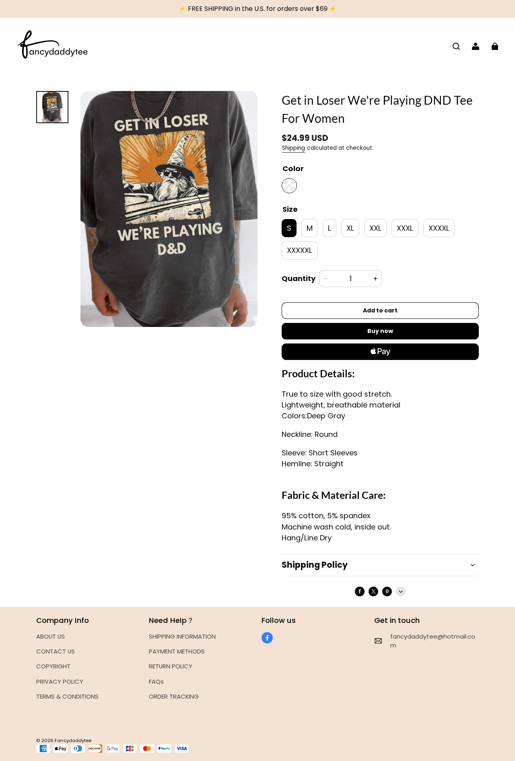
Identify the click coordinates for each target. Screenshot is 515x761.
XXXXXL (299, 250)
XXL (375, 228)
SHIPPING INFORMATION (182, 636)
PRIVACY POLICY (59, 681)
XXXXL (438, 228)
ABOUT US (50, 636)
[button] (456, 46)
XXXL (405, 228)
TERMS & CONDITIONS (67, 696)
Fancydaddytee (73, 740)
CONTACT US (55, 651)
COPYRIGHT (53, 666)
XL (350, 228)
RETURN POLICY (170, 666)
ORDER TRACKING (174, 696)
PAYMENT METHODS (177, 651)
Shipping (293, 148)
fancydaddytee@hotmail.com (432, 640)
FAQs (156, 681)
